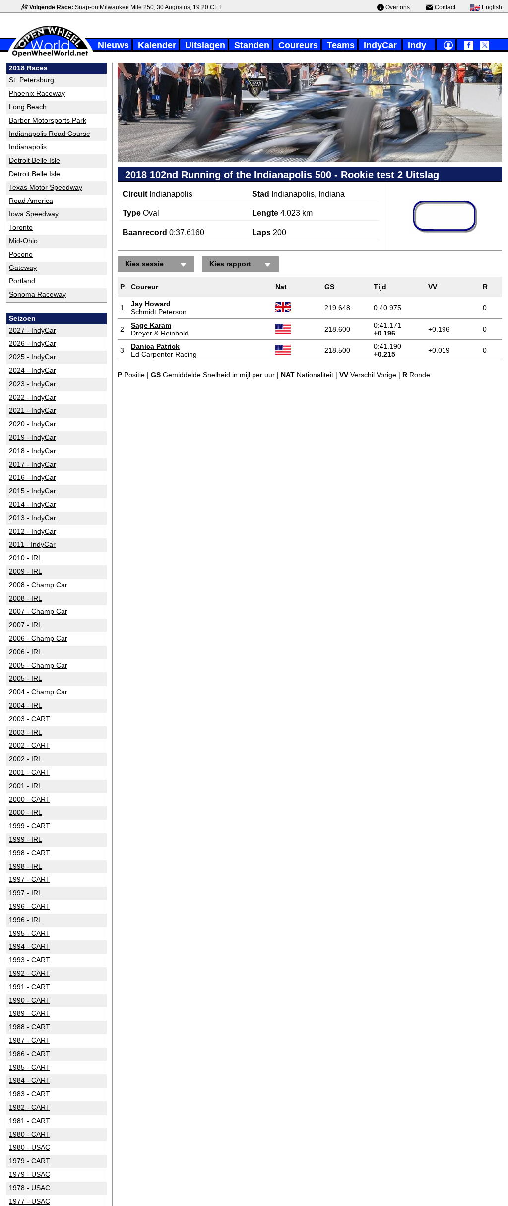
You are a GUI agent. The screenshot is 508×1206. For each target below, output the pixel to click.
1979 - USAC (29, 1174)
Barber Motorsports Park (47, 120)
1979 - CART (29, 1161)
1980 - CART (29, 1134)
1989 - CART (29, 1013)
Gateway (23, 267)
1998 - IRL (25, 866)
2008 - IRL (25, 598)
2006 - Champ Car (38, 638)
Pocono (21, 254)
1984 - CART (29, 1080)
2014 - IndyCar (32, 504)
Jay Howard (151, 304)
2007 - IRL (25, 625)
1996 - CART (29, 906)
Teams (341, 45)
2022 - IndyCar (32, 397)
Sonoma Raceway (37, 294)
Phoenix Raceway (37, 93)
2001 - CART (29, 772)
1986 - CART (29, 1054)
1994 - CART (29, 946)
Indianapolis (28, 147)
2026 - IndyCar (32, 343)
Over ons (397, 7)
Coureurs (298, 45)
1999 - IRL (25, 839)
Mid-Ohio (23, 241)
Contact (445, 7)
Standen (251, 45)
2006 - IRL (25, 652)
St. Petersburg (31, 80)
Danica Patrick (155, 346)
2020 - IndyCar (32, 424)
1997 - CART (29, 879)
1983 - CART (29, 1094)
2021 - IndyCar (32, 410)
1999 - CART (29, 826)
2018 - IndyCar (32, 451)
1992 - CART (29, 973)
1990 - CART (29, 1000)
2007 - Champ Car (38, 611)
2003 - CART (29, 719)
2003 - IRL (25, 732)
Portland (22, 281)
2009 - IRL (25, 571)
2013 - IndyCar (32, 518)
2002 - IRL (25, 759)
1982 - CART (29, 1107)
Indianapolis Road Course (49, 133)
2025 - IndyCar (32, 357)
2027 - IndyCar (32, 330)
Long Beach (28, 107)
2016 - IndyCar (32, 477)
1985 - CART (29, 1067)
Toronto (21, 227)
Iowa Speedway (34, 214)
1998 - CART (29, 853)
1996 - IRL (25, 920)
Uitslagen (205, 45)
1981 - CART (29, 1121)
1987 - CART (29, 1040)
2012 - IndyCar (32, 531)
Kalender (157, 45)
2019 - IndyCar (32, 437)
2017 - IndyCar (32, 464)
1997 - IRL (25, 893)
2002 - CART (29, 745)
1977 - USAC (29, 1201)
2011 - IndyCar (32, 544)
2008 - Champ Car (38, 585)
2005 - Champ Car (38, 665)
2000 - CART (29, 799)
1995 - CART (29, 933)
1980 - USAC (29, 1147)
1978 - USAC (29, 1188)
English (492, 7)
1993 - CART (29, 960)
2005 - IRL (25, 678)
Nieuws (113, 45)
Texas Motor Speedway (45, 187)
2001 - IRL (25, 786)
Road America (31, 200)
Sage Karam (151, 325)
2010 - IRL (25, 558)
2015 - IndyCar (32, 491)
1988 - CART (29, 1027)
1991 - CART (29, 987)
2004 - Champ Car (38, 692)
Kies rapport (230, 264)
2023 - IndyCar (32, 384)
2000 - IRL (25, 812)
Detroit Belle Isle (34, 160)
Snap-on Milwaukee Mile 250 (114, 7)
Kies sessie (144, 264)
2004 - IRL (25, 705)
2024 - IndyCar (32, 370)
